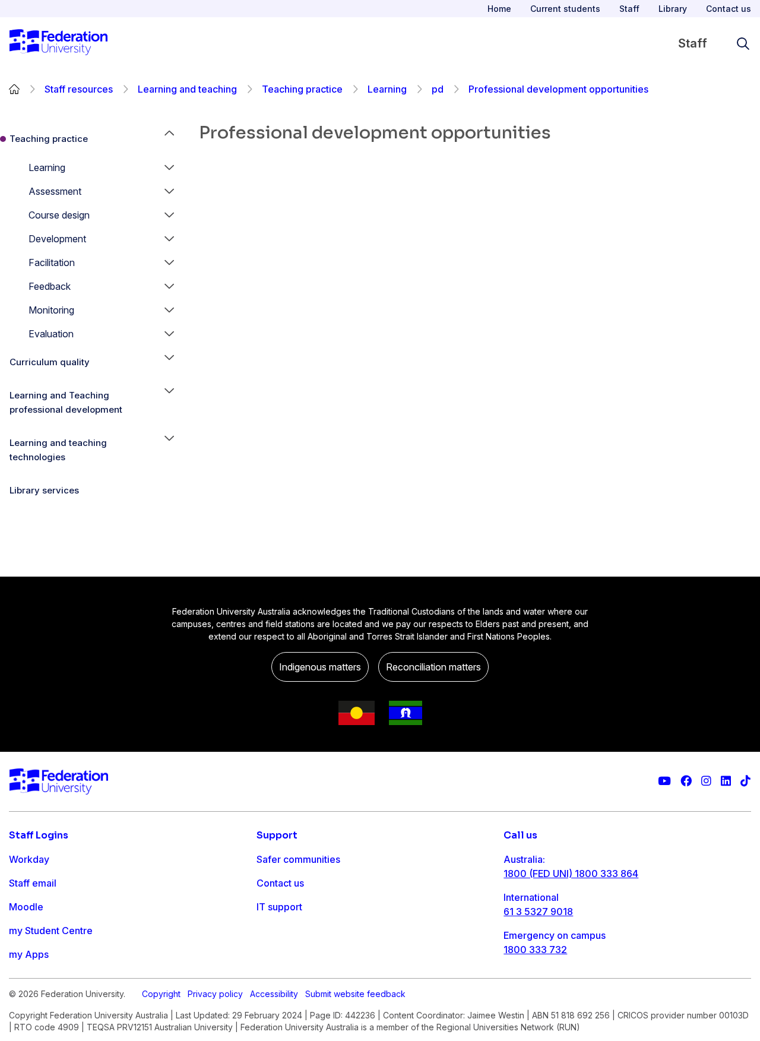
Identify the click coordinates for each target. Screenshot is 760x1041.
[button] (169, 167)
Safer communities (298, 859)
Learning (387, 89)
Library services (44, 490)
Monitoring (51, 310)
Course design (59, 215)
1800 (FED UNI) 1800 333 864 (571, 873)
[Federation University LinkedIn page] (726, 781)
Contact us (728, 9)
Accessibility (274, 994)
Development (57, 239)
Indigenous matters (320, 667)
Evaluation (51, 334)
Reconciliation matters (433, 667)
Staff (629, 9)
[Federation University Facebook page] (686, 781)
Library (672, 9)
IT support (279, 907)
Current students (565, 9)
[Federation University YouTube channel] (664, 781)
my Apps (29, 954)
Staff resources (79, 89)
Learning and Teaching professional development (66, 402)
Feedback (49, 286)
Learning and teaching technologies (58, 450)
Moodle (26, 907)
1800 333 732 (535, 949)
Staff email (32, 883)
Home (499, 9)
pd (438, 89)
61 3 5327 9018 (538, 911)
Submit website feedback (355, 994)
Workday (29, 859)
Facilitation (51, 262)
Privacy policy (215, 994)
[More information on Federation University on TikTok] (745, 781)
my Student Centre (51, 930)
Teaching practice (302, 89)
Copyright (161, 994)
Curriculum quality (50, 362)
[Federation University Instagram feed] (706, 781)
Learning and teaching (187, 89)
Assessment (54, 191)
